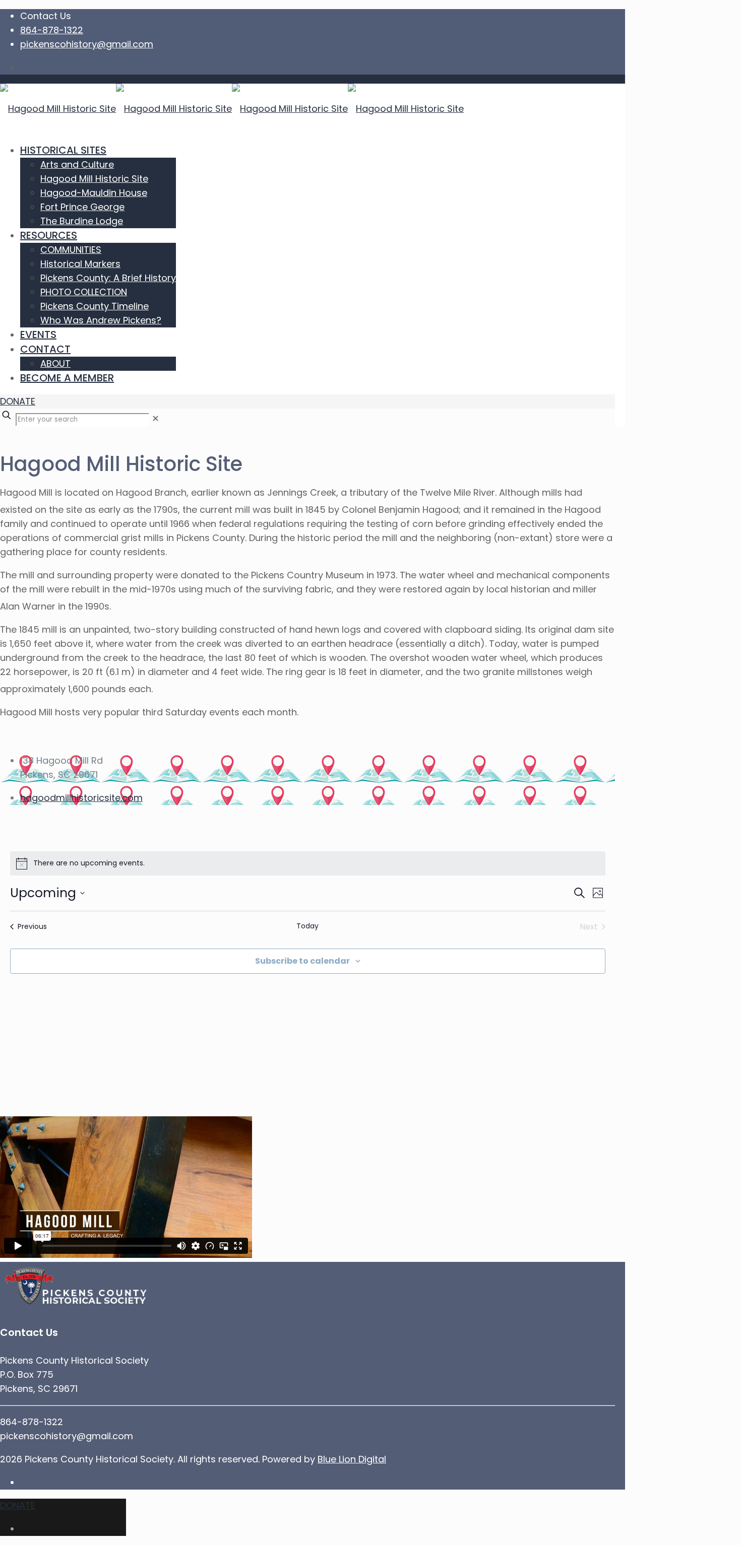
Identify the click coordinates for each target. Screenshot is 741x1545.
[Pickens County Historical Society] (232, 108)
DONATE (17, 401)
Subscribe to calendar (302, 961)
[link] (155, 418)
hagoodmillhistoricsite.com (81, 797)
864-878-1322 (51, 30)
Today (307, 926)
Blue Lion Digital (352, 1459)
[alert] (307, 863)
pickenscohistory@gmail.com (86, 44)
